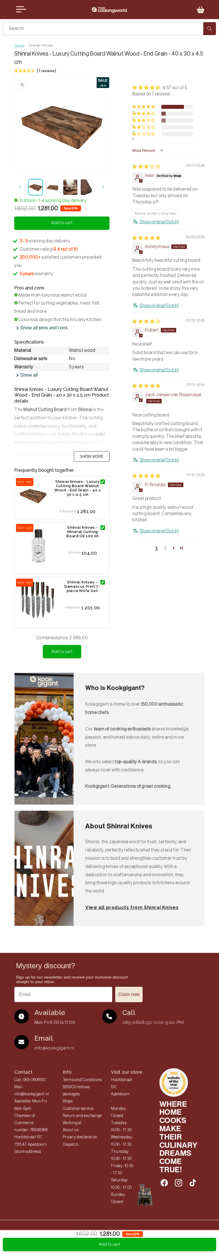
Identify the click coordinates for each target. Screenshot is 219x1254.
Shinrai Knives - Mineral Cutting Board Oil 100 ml (82, 531)
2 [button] (165, 548)
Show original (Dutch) (159, 222)
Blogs (68, 1101)
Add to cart (62, 652)
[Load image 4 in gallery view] (87, 187)
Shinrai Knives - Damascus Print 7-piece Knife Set (82, 586)
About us (71, 1130)
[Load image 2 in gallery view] (53, 187)
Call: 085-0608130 (29, 1080)
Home (19, 45)
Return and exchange (82, 1116)
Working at (72, 1123)
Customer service (78, 1109)
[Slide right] (103, 187)
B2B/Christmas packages (76, 1090)
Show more (92, 456)
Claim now (129, 994)
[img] (146, 166)
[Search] (209, 28)
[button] (201, 9)
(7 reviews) (46, 70)
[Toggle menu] (21, 9)
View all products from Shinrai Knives (132, 907)
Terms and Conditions (82, 1080)
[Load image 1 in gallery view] (35, 187)
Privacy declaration (80, 1137)
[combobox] (109, 28)
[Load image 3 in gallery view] (70, 187)
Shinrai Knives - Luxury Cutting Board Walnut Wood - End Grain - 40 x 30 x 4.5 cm (77, 488)
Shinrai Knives (41, 45)
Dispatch (71, 1145)
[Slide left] (20, 187)
